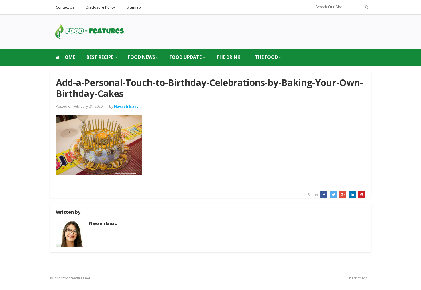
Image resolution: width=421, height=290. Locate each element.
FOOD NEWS (141, 57)
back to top (359, 278)
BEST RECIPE (99, 57)
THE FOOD (266, 57)
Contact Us (65, 7)
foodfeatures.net (76, 278)
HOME (67, 57)
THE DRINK (228, 57)
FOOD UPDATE (186, 57)
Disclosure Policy (100, 7)
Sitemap (134, 7)
